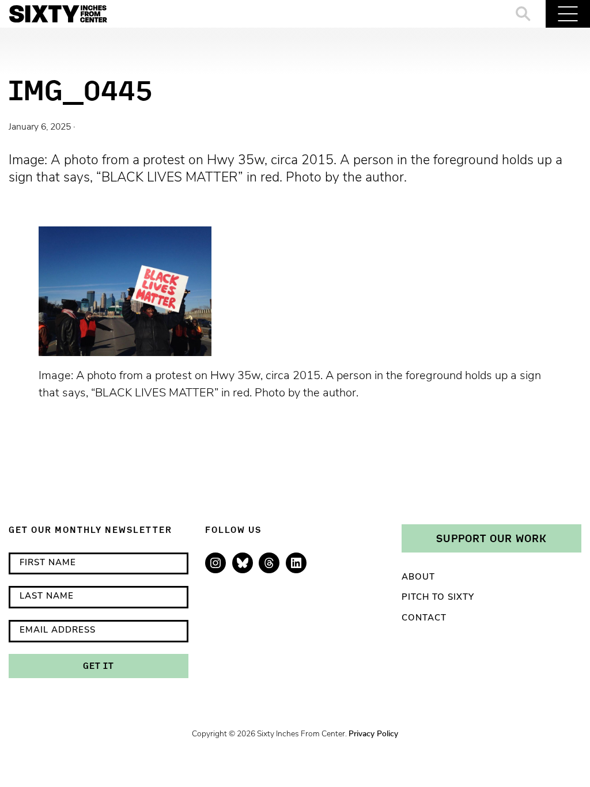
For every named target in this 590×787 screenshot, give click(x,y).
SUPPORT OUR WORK (491, 538)
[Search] (523, 14)
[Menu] (568, 14)
